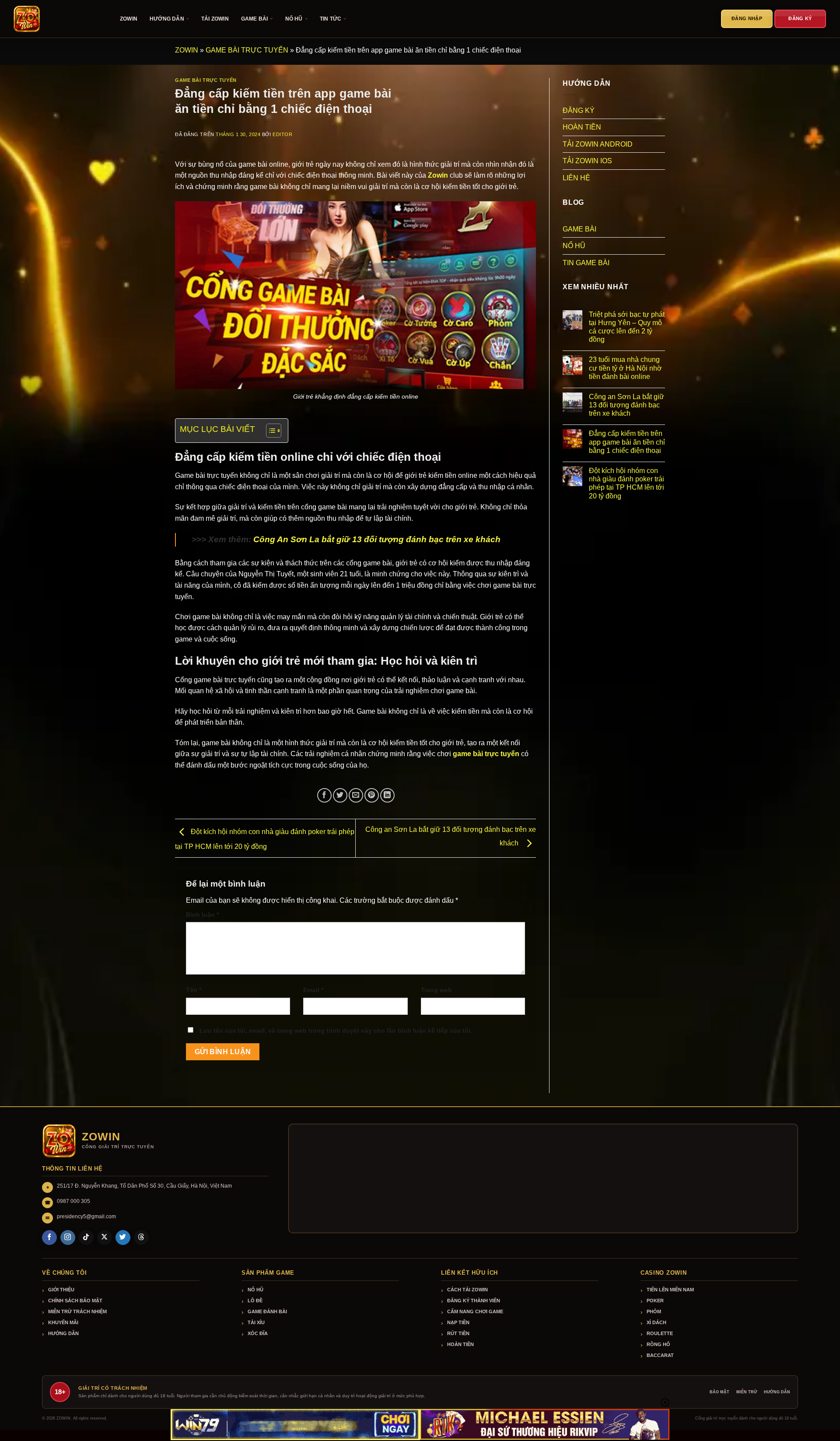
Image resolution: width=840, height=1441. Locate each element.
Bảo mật (719, 1392)
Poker (655, 1300)
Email (313, 989)
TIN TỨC (330, 19)
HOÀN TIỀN (582, 127)
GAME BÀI (254, 19)
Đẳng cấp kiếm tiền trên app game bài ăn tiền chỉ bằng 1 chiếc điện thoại (627, 442)
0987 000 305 (73, 1201)
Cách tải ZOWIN (467, 1289)
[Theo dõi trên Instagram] (67, 1237)
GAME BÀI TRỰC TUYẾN (247, 50)
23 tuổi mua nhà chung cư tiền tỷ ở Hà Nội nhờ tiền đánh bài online (625, 368)
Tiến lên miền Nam (670, 1289)
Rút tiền (458, 1333)
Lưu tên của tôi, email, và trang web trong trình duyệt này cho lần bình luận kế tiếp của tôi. (336, 1030)
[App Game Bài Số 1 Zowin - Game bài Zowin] (57, 18)
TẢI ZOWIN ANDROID (598, 144)
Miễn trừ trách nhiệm (77, 1311)
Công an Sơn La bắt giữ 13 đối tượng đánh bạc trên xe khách (626, 405)
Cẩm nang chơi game (475, 1311)
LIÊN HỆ (576, 178)
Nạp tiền (458, 1322)
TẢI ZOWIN (215, 19)
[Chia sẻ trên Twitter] (340, 795)
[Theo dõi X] (104, 1237)
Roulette (660, 1333)
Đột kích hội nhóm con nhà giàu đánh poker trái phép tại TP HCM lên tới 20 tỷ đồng (626, 483)
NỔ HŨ (294, 19)
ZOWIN (128, 19)
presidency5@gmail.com (86, 1216)
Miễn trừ (746, 1392)
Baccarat (660, 1355)
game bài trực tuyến (486, 753)
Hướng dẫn (63, 1333)
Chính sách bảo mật (75, 1300)
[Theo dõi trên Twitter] (123, 1237)
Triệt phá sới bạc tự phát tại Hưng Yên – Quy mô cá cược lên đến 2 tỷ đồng (627, 327)
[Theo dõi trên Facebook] (49, 1237)
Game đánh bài (267, 1311)
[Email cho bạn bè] (356, 795)
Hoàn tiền (460, 1344)
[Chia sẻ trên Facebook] (324, 795)
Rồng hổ (658, 1344)
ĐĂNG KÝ (579, 110)
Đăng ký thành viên (473, 1300)
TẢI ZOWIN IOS (587, 161)
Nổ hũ (255, 1289)
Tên (193, 989)
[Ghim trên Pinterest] (371, 795)
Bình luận (202, 914)
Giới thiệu (61, 1289)
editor (282, 134)
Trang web (436, 989)
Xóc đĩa (258, 1333)
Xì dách (656, 1322)
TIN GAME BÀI (586, 262)
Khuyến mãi (63, 1322)
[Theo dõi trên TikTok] (86, 1237)
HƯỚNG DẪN (167, 19)
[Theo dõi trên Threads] (141, 1237)
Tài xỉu (256, 1322)
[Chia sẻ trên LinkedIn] (387, 795)
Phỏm (654, 1311)
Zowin (438, 175)
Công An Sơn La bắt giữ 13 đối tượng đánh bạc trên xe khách (376, 539)
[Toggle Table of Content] (269, 430)
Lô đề (255, 1300)
